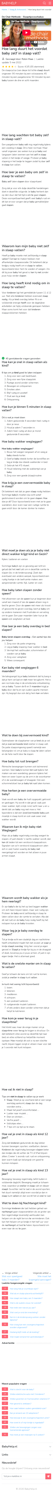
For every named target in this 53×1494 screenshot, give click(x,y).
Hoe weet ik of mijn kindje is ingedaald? (27, 1422)
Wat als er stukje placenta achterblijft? (27, 1293)
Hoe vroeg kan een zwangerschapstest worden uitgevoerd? (27, 1326)
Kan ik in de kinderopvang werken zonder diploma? (27, 1318)
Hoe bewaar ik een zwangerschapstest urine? (30, 1418)
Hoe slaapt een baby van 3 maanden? (26, 1298)
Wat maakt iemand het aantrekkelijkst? (27, 1337)
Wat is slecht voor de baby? (22, 1389)
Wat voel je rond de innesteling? (24, 1312)
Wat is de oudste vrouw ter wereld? (25, 1303)
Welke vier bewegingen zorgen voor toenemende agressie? (25, 1428)
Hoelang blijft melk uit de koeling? (24, 1332)
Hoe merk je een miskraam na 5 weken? (27, 1434)
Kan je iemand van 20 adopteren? (24, 1413)
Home (4, 9)
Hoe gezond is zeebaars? (20, 1403)
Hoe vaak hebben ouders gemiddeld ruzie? (28, 1408)
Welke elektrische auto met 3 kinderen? (27, 1394)
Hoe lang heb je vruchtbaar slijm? (24, 1288)
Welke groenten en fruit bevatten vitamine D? (30, 1399)
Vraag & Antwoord (17, 9)
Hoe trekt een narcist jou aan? (23, 1307)
